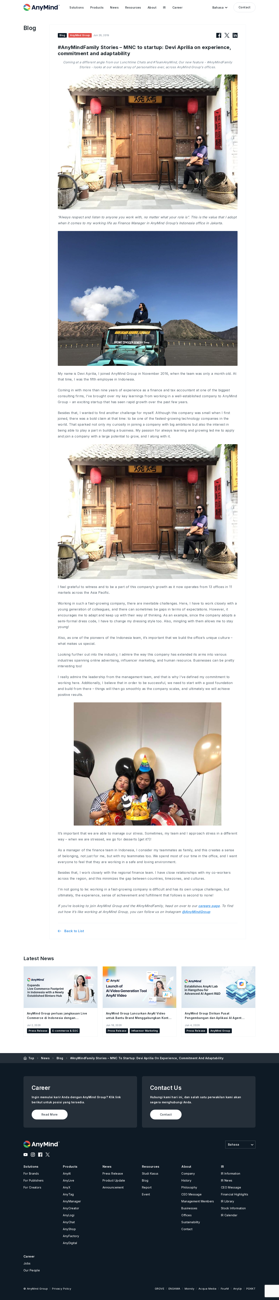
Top (31, 1058)
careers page (209, 906)
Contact (244, 7)
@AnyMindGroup (196, 912)
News (45, 1058)
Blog (60, 1058)
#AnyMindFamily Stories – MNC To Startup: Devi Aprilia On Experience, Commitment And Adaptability (146, 1058)
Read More (49, 1114)
